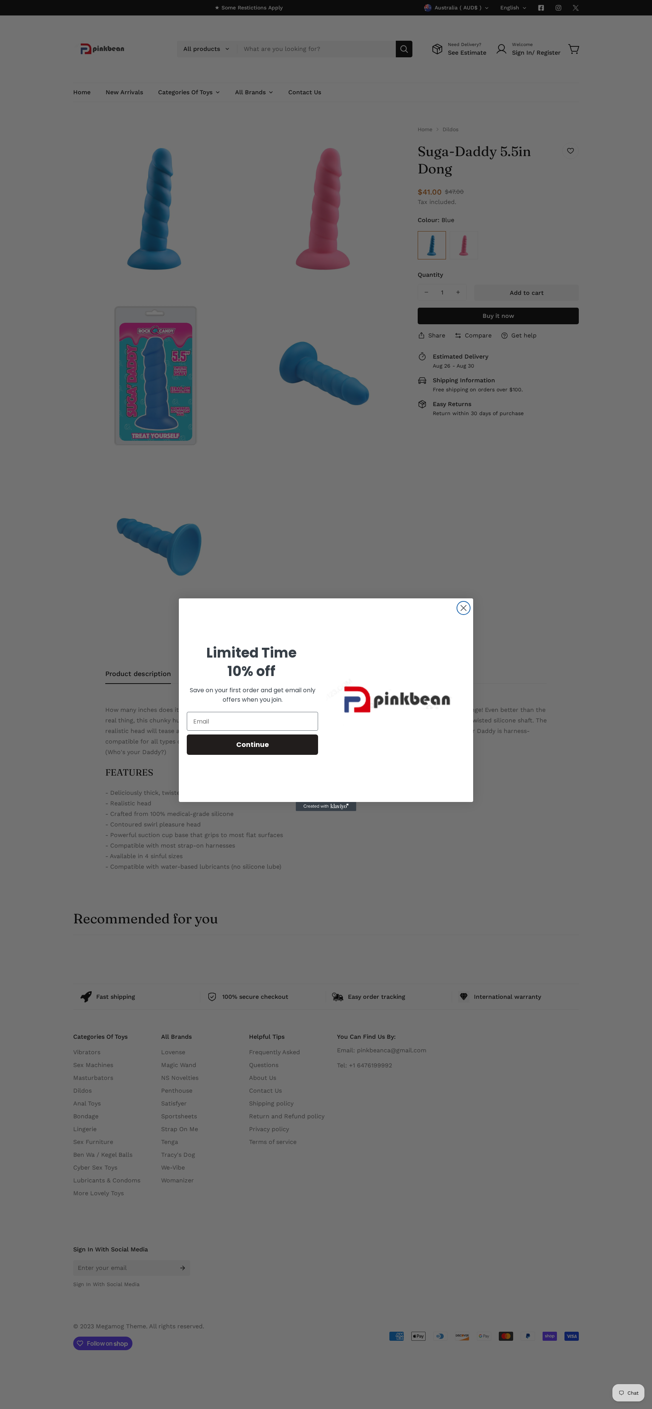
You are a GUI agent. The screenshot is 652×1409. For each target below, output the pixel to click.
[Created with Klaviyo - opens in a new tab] (326, 806)
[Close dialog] (463, 608)
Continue (252, 744)
